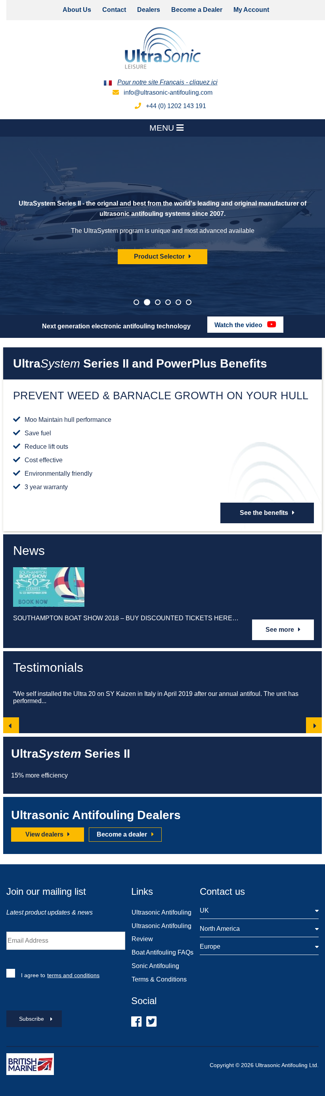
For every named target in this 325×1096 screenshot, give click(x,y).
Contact (114, 9)
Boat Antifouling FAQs (162, 952)
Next (314, 725)
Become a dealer (123, 834)
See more (281, 629)
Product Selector (160, 256)
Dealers (148, 9)
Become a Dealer (196, 9)
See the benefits (265, 512)
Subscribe (31, 1019)
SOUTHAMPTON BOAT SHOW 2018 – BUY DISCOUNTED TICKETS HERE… (126, 618)
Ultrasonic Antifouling (161, 912)
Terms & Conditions (159, 979)
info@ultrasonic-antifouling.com (167, 92)
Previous (11, 725)
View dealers (45, 834)
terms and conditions (73, 975)
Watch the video (239, 325)
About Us (77, 9)
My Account (251, 9)
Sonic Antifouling (155, 966)
